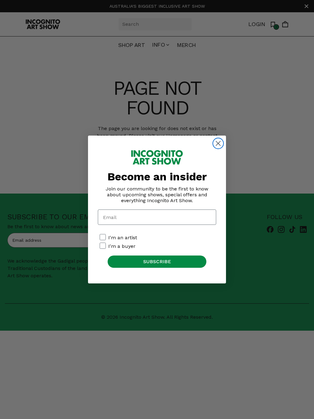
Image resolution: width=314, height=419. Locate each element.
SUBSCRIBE (157, 261)
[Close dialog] (218, 143)
